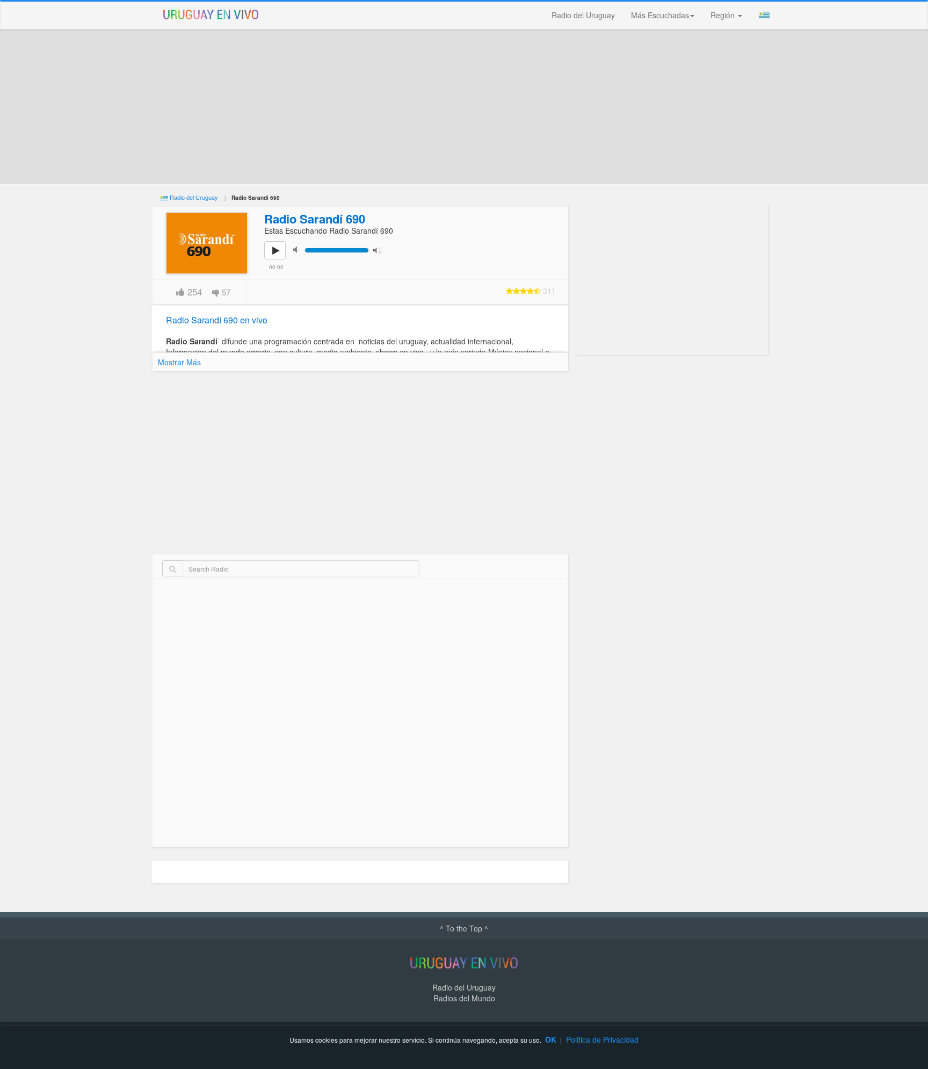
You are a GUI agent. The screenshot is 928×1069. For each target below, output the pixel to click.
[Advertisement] (464, 107)
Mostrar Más (179, 362)
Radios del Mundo (464, 998)
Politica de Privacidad (602, 1039)
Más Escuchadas (660, 15)
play (281, 258)
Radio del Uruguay (583, 15)
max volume (379, 249)
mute (299, 249)
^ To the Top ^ (464, 928)
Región (724, 15)
